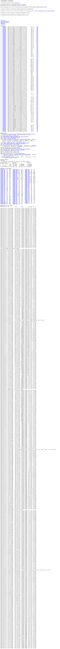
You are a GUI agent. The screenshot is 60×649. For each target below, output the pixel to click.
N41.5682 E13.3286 (11, 138)
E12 (37, 43)
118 (4, 191)
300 (4, 188)
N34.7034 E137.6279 (15, 137)
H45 (16, 185)
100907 (26, 185)
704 (16, 189)
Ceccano (5, 138)
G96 (37, 42)
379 (37, 117)
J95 (37, 91)
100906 (14, 185)
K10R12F (4, 42)
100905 (1, 185)
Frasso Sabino (6, 135)
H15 (37, 88)
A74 (4, 196)
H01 (29, 185)
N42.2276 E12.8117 (14, 135)
